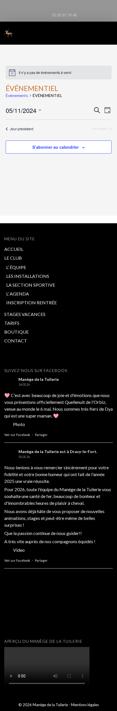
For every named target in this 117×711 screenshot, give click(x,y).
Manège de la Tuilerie (38, 379)
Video (19, 550)
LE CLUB (13, 258)
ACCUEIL (13, 249)
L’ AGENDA (17, 293)
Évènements (17, 95)
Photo (19, 424)
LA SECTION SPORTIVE (30, 285)
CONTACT (15, 340)
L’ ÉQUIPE (16, 267)
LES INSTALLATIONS (27, 276)
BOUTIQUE (16, 331)
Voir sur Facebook (17, 435)
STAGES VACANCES (24, 314)
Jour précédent (21, 129)
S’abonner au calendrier (55, 147)
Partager (41, 435)
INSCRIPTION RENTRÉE (31, 302)
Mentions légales (85, 704)
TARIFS (11, 323)
